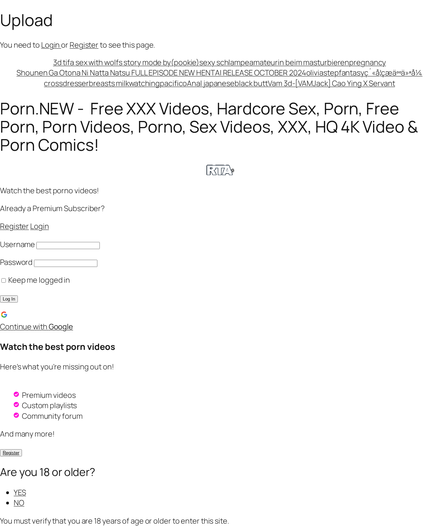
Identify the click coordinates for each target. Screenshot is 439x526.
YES (20, 492)
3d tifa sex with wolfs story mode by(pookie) (126, 62)
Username (17, 244)
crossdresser (66, 83)
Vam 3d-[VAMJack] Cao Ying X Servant (331, 83)
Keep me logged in (38, 280)
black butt (251, 83)
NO (19, 503)
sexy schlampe (224, 62)
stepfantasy (343, 73)
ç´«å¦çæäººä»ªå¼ (393, 73)
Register (84, 45)
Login (51, 45)
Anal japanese (211, 83)
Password (16, 262)
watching (144, 83)
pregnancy (367, 62)
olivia (314, 73)
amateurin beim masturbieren (299, 62)
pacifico (173, 83)
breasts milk (109, 83)
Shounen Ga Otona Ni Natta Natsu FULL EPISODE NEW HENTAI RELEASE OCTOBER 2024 (161, 73)
